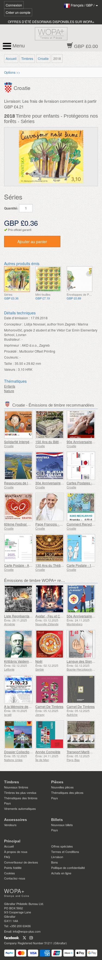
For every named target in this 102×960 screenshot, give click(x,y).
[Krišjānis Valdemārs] (18, 644)
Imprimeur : (12, 345)
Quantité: (11, 208)
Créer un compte (18, 12)
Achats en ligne (61, 873)
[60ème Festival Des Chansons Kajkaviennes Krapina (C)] (18, 507)
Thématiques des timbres (21, 798)
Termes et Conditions (65, 851)
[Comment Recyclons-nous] (81, 507)
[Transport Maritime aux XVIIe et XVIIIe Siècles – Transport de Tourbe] (81, 734)
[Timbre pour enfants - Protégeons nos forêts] (17, 279)
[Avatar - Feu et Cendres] (49, 599)
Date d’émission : (17, 317)
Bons (54, 862)
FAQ (7, 857)
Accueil (11, 58)
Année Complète (47, 751)
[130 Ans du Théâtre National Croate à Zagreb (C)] (49, 548)
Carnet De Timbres (49, 706)
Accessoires (15, 819)
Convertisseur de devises (21, 862)
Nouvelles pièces (62, 787)
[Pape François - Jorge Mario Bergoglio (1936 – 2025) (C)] (49, 507)
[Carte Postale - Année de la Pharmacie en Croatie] (18, 548)
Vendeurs (10, 825)
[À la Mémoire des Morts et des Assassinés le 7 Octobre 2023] (18, 689)
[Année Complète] (49, 734)
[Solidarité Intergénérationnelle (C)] (18, 424)
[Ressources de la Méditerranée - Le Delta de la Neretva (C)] (18, 466)
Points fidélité (12, 867)
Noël (38, 661)
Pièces (57, 782)
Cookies (9, 873)
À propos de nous (15, 851)
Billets (57, 819)
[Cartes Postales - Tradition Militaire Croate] (81, 466)
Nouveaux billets (62, 825)
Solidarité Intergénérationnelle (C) (29, 441)
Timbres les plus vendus (20, 792)
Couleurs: (11, 357)
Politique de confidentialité (68, 867)
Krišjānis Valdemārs (18, 661)
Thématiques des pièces (67, 792)
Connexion (14, 5)
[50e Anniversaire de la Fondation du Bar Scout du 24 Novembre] (81, 599)
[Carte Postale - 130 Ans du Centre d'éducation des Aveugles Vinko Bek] (81, 548)
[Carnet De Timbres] (49, 689)
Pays (7, 803)
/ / (83, 5)
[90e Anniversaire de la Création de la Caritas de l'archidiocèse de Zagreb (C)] (81, 424)
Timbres (27, 58)
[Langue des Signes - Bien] (81, 644)
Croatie (43, 58)
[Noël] (49, 644)
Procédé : (11, 351)
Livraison (57, 857)
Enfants (9, 386)
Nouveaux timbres (16, 787)
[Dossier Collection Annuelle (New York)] (18, 734)
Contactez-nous (14, 878)
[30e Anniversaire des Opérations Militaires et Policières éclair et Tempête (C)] (49, 466)
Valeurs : (10, 369)
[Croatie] (9, 86)
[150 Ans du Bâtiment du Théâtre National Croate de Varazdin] (49, 424)
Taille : (9, 363)
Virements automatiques (20, 808)
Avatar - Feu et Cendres (52, 616)
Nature (9, 390)
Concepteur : (13, 324)
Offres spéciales (62, 846)
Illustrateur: (12, 339)
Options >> (12, 72)
